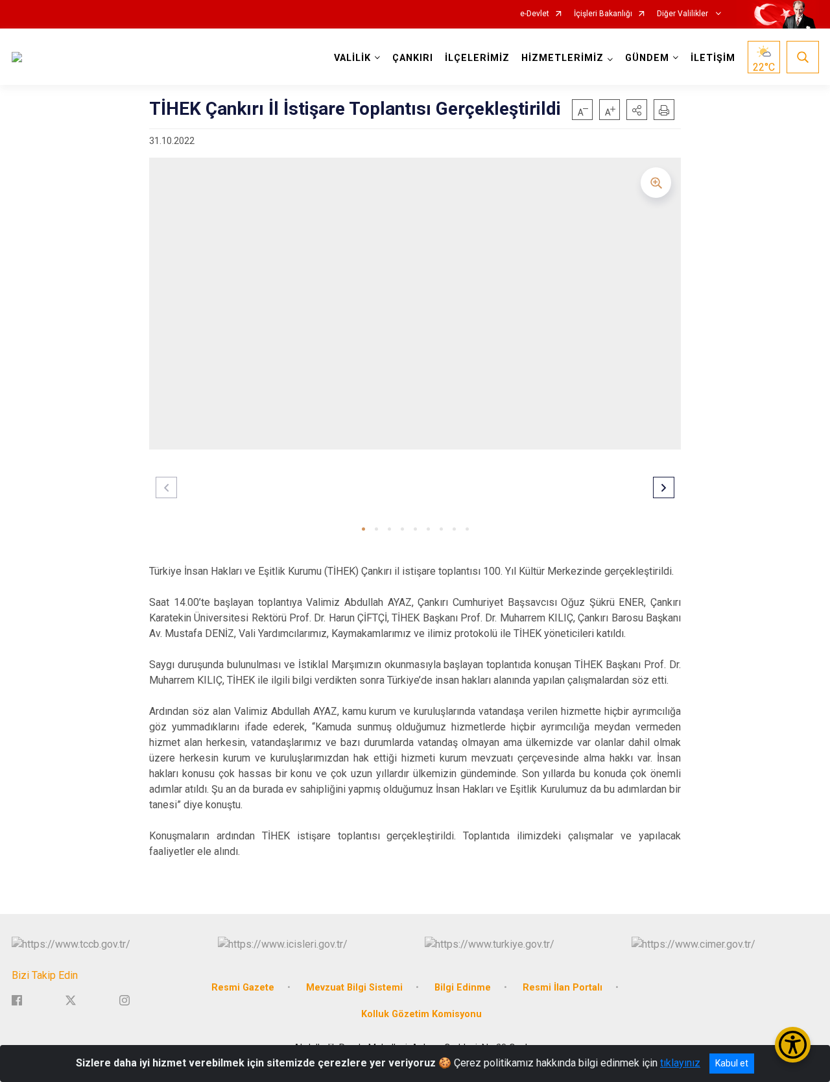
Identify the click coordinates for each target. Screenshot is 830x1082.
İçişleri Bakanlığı (603, 14)
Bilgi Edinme (462, 987)
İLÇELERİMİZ (477, 58)
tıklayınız (680, 1063)
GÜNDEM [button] (647, 58)
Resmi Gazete (242, 987)
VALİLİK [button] (352, 58)
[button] (636, 109)
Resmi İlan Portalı (562, 987)
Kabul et (731, 1063)
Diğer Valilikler (683, 14)
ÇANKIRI (412, 58)
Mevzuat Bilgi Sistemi (354, 987)
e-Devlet (534, 14)
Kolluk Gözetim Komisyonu (421, 1014)
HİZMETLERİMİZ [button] (562, 58)
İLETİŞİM (713, 58)
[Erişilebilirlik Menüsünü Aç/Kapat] (793, 1045)
